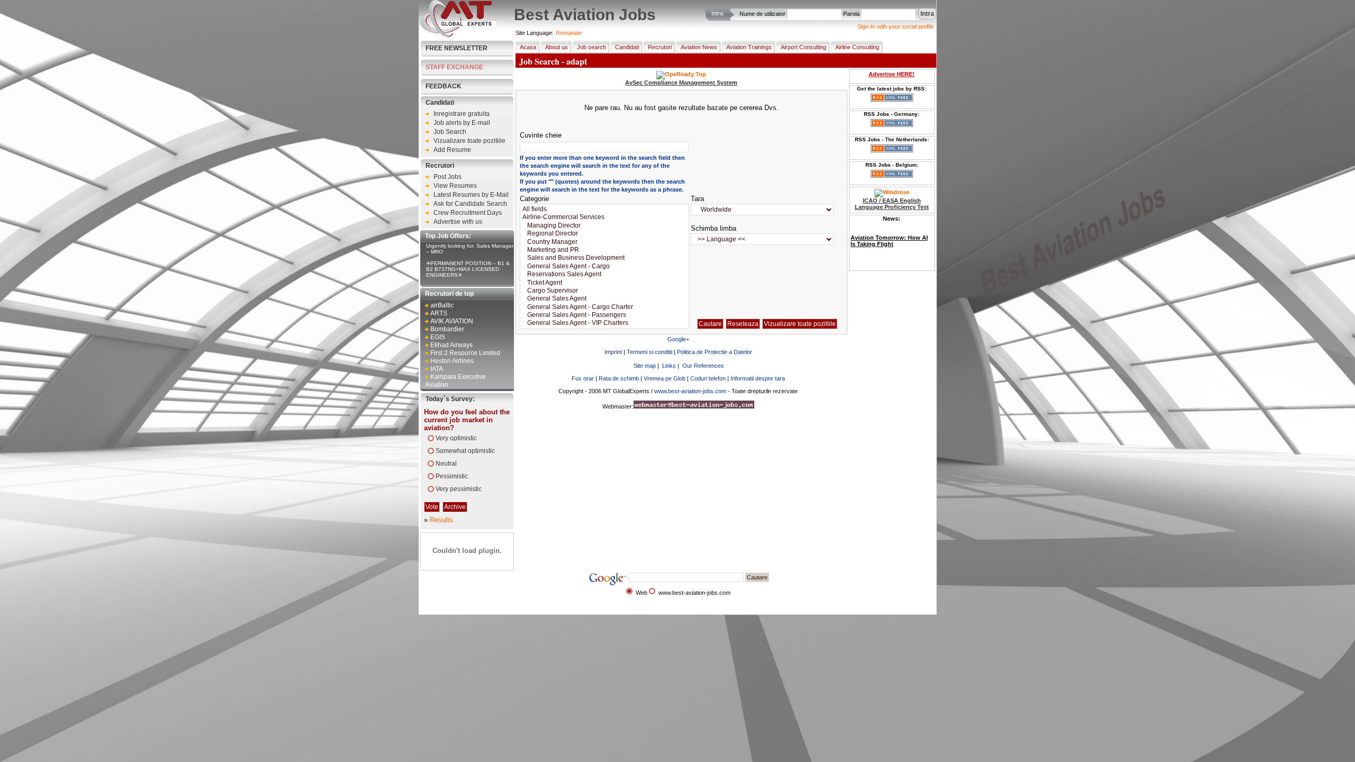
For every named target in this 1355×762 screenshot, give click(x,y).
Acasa (528, 47)
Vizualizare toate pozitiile (469, 140)
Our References (703, 365)
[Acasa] (458, 35)
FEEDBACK (444, 86)
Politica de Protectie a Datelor (714, 352)
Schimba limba (713, 228)
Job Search (449, 131)
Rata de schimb (619, 378)
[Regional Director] (604, 234)
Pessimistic (452, 476)
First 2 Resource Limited (465, 353)
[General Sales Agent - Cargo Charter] (604, 307)
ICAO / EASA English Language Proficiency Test (892, 203)
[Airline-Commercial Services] (604, 217)
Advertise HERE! (892, 74)
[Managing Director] (604, 226)
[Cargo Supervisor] (604, 291)
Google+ (678, 339)
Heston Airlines (452, 361)
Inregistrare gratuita (461, 113)
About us (556, 47)
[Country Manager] (604, 242)
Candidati (440, 102)
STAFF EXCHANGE (454, 67)
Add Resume (452, 149)
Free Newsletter (456, 48)
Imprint (613, 352)
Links (669, 365)
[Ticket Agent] (604, 283)
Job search (591, 47)
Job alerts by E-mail (461, 122)
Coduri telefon (708, 378)
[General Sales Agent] (604, 299)
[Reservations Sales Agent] (604, 274)
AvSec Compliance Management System (681, 82)
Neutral (446, 463)
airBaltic (442, 305)
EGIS (437, 337)
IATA (436, 369)
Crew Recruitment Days (467, 212)
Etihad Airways (451, 345)
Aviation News (699, 47)
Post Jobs (447, 176)
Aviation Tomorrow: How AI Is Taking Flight (889, 240)
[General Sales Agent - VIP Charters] (604, 323)
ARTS (438, 313)
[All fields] (604, 209)
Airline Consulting (857, 47)
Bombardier (447, 329)
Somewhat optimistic (465, 451)
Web (641, 592)
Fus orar (583, 378)
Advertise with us (457, 221)
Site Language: (535, 33)
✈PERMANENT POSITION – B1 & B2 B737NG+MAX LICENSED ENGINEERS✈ (468, 269)
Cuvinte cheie (541, 135)
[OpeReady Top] (681, 74)
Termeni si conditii (649, 352)
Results (441, 520)
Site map (645, 365)
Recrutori (440, 165)
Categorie (534, 199)
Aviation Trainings (749, 47)
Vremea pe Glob (664, 378)
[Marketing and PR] (604, 250)
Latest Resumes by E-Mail (471, 194)
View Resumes (455, 185)
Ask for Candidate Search (470, 203)
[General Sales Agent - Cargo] (604, 266)
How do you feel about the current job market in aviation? (467, 420)
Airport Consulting (803, 47)
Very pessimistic (459, 489)
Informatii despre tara (757, 378)
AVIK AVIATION (451, 321)
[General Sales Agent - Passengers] (604, 315)
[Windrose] (891, 192)
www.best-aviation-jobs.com (690, 391)
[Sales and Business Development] (604, 258)
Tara (697, 199)
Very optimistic (456, 438)
